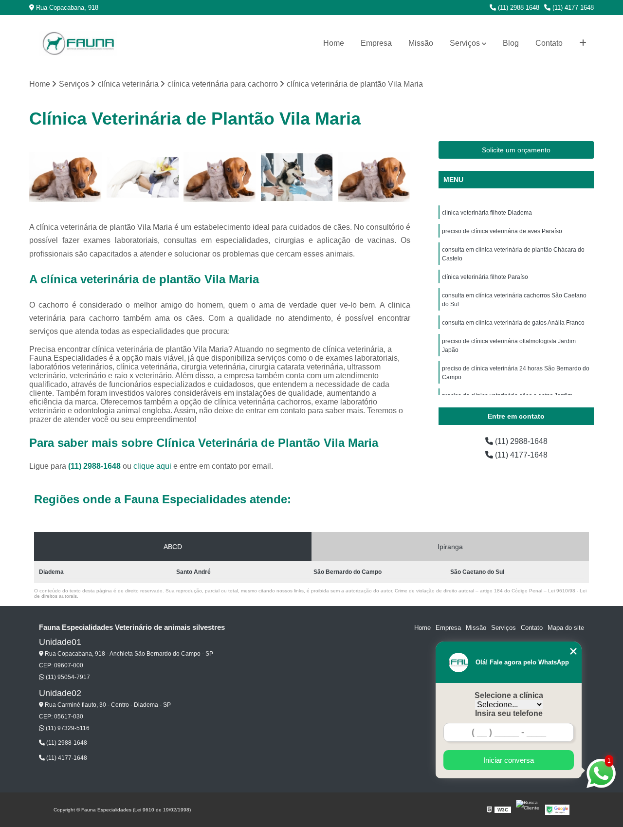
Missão (420, 43)
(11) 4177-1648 (572, 7)
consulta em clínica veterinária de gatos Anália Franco (513, 322)
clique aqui (152, 466)
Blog (511, 43)
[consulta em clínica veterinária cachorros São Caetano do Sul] (297, 177)
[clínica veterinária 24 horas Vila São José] (219, 177)
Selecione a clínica (509, 695)
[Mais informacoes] (583, 43)
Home (333, 43)
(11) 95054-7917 (67, 677)
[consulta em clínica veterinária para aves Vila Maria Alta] (143, 177)
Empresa (376, 43)
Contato (549, 43)
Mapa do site (566, 627)
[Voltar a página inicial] (78, 43)
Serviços (465, 43)
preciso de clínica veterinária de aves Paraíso (502, 231)
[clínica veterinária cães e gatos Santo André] (374, 177)
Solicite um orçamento (516, 150)
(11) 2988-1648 (517, 7)
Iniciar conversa (508, 760)
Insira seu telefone (509, 713)
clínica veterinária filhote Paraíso (485, 277)
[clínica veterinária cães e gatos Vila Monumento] (65, 177)
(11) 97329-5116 (67, 728)
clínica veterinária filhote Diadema (487, 212)
